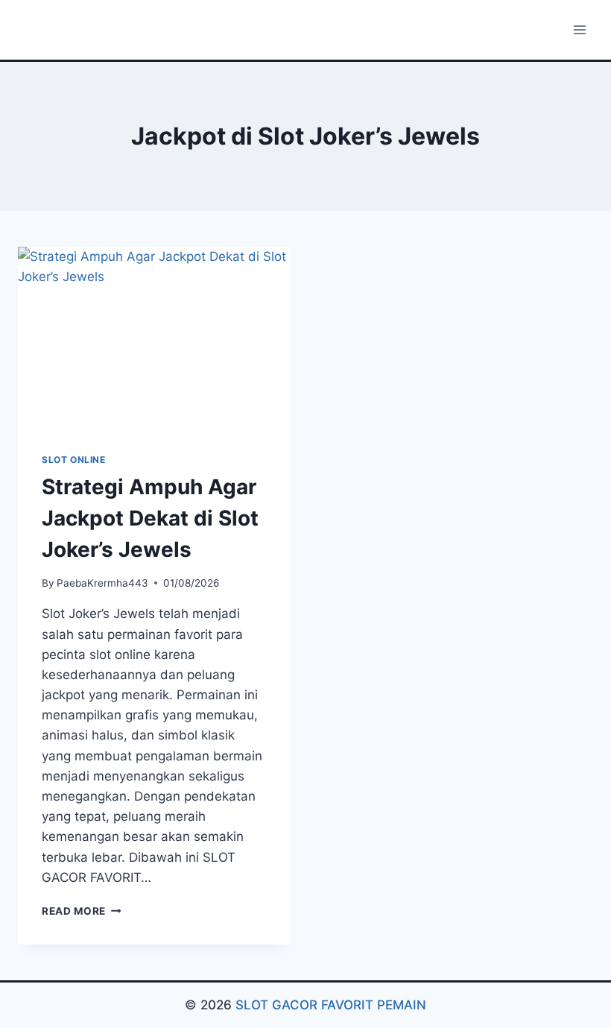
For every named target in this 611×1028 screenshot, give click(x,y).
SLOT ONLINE (74, 459)
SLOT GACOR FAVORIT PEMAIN (330, 1004)
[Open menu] (579, 29)
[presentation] (154, 338)
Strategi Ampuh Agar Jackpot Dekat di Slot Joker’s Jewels (150, 518)
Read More (81, 911)
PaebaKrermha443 (102, 583)
